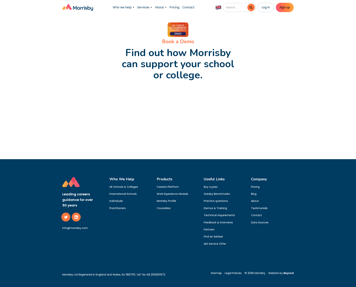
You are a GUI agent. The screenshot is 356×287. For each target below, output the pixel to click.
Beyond (289, 273)
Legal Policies (233, 273)
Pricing (174, 7)
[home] (77, 7)
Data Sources (259, 222)
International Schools (123, 194)
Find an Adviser (213, 236)
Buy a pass (210, 187)
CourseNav (164, 208)
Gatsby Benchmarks (217, 194)
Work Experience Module (172, 194)
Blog (253, 194)
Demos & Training (215, 208)
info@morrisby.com (75, 228)
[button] (123, 7)
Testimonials (259, 208)
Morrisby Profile (166, 201)
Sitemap (216, 273)
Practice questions (216, 201)
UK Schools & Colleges (123, 187)
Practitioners (117, 208)
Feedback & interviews (218, 222)
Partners (209, 229)
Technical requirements (219, 215)
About (255, 201)
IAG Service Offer (215, 244)
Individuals (116, 201)
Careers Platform (168, 187)
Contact (188, 7)
